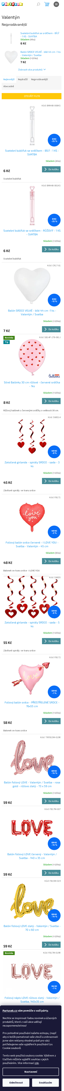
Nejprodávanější (39, 79)
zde (37, 1063)
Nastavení (30, 1072)
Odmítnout (16, 1083)
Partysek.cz (10, 1011)
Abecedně (8, 86)
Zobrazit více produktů (30, 69)
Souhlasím (45, 1083)
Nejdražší (23, 79)
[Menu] (56, 4)
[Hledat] (38, 4)
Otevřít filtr (32, 96)
